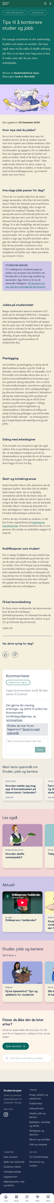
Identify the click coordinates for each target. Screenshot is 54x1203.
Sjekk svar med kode (14, 1161)
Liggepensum (10, 1176)
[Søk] (45, 3)
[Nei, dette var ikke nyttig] (15, 654)
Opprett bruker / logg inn (18, 682)
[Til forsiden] (5, 3)
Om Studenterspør (38, 1156)
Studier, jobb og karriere (22, 948)
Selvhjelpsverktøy (12, 1171)
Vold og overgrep (38, 1144)
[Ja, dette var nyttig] (5, 654)
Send (40, 749)
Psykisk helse (35, 1103)
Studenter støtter (12, 1166)
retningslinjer (14, 720)
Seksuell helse (36, 1108)
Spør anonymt (13, 1046)
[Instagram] (6, 1114)
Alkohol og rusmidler (39, 1139)
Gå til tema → (9, 955)
